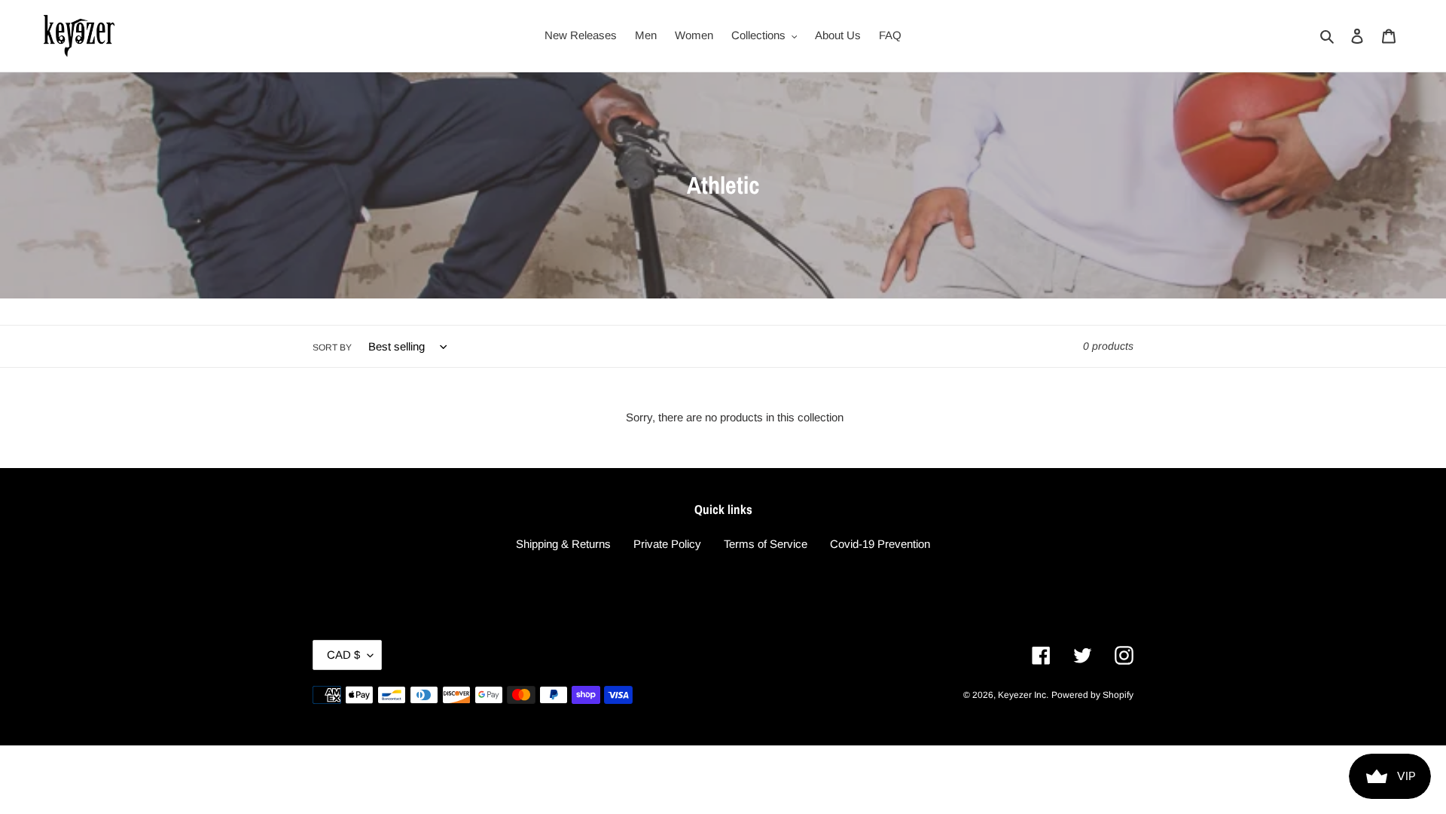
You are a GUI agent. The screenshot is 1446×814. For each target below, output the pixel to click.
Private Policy (667, 543)
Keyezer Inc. (1023, 695)
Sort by (332, 347)
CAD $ (343, 654)
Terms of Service (765, 543)
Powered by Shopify (1092, 695)
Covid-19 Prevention (880, 543)
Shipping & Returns (563, 543)
